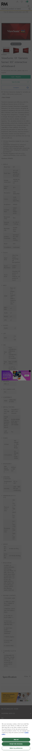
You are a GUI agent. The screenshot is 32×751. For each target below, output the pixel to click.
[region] (16, 735)
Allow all (16, 739)
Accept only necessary (16, 744)
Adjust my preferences (16, 748)
